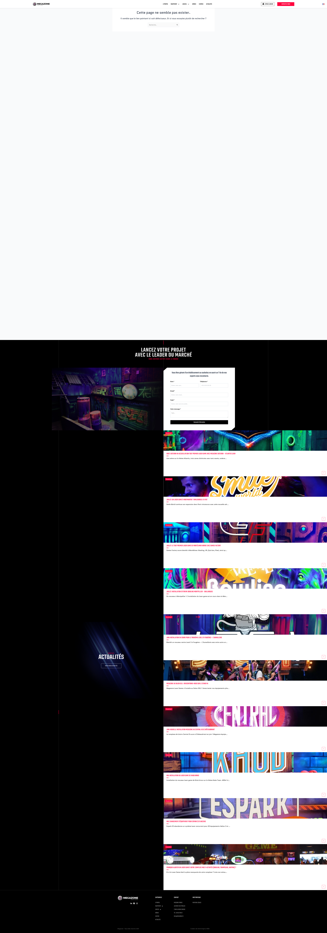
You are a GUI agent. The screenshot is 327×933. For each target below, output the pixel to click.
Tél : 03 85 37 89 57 (178, 913)
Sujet (172, 400)
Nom (172, 381)
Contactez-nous (285, 4)
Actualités (209, 4)
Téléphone (204, 381)
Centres (201, 4)
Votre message (175, 409)
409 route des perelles (179, 906)
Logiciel (184, 4)
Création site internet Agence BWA (199, 928)
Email (172, 391)
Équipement (174, 4)
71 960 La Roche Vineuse (179, 909)
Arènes (194, 4)
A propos (165, 4)
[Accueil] (41, 4)
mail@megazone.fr (178, 916)
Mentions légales (197, 902)
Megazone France (178, 902)
